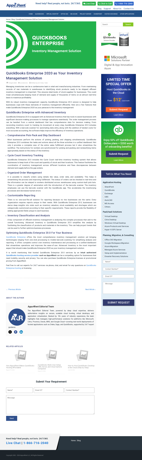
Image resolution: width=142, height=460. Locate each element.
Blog (99, 8)
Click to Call (106, 3)
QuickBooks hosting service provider (22, 255)
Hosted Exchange (111, 14)
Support (107, 8)
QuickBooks (39, 14)
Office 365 (64, 14)
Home (31, 14)
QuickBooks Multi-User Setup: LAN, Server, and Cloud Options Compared (50, 367)
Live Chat (90, 3)
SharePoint (98, 14)
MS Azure (73, 14)
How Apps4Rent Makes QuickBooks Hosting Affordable (20, 367)
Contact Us (129, 8)
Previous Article (13, 289)
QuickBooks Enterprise (16, 237)
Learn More (118, 115)
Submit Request (118, 109)
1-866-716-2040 (125, 3)
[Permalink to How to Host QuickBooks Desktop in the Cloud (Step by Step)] (82, 355)
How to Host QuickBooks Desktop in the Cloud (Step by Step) (81, 367)
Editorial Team (43, 83)
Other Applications (127, 14)
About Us (117, 8)
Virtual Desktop (52, 14)
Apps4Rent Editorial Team (41, 306)
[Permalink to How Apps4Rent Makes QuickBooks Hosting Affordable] (20, 355)
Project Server (85, 14)
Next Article (90, 289)
